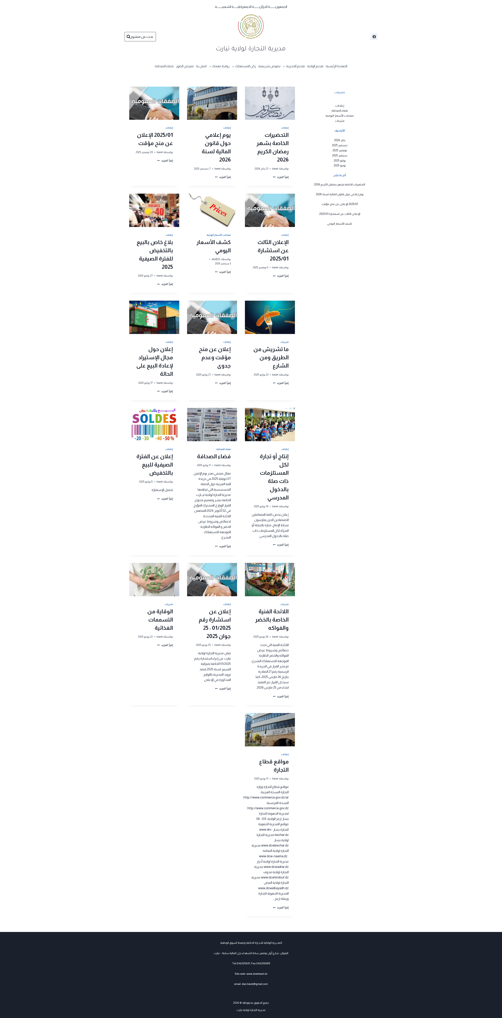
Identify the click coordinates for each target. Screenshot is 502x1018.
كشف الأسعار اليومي (339, 223)
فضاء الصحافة (164, 66)
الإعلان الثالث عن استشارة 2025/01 (273, 250)
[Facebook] (374, 36)
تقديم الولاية (315, 66)
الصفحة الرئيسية (336, 66)
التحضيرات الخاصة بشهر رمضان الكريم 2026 (339, 184)
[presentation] (270, 103)
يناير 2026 (339, 140)
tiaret (275, 168)
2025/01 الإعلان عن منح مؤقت (340, 204)
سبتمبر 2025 (339, 155)
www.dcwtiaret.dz (256, 973)
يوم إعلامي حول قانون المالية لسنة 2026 (340, 194)
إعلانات (285, 127)
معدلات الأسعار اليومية (219, 235)
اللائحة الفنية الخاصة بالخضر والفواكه (272, 619)
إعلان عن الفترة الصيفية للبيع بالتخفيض (154, 464)
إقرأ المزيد (281, 177)
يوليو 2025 (340, 160)
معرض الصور (185, 66)
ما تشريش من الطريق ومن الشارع (271, 357)
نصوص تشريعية (269, 66)
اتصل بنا (201, 66)
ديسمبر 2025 (339, 145)
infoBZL (216, 259)
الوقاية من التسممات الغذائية (160, 619)
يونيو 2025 (340, 165)
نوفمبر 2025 (340, 150)
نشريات (284, 342)
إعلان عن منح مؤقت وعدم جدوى (215, 357)
